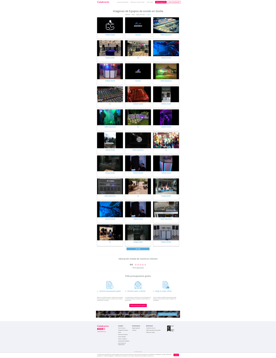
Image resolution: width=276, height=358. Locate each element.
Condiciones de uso (150, 328)
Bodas (119, 332)
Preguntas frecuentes (123, 330)
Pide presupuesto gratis (138, 305)
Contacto (134, 330)
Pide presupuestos (161, 2)
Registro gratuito (136, 328)
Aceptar (176, 355)
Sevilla (133, 14)
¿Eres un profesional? (174, 2)
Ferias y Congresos (122, 339)
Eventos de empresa (123, 334)
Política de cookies (150, 332)
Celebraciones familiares (123, 341)
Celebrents (127, 14)
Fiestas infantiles (122, 336)
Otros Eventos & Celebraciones (122, 343)
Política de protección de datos (153, 330)
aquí (153, 355)
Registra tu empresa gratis (167, 314)
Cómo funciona (121, 328)
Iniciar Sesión (150, 2)
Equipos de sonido (140, 14)
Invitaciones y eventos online (137, 2)
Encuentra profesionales (122, 2)
